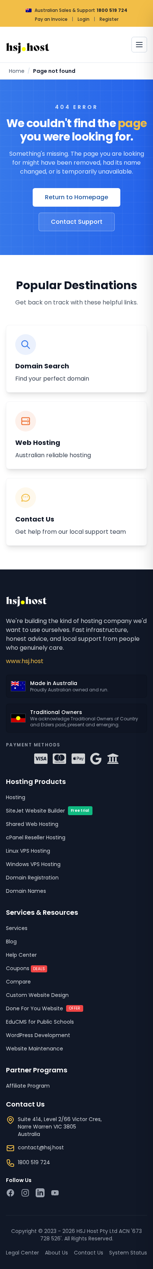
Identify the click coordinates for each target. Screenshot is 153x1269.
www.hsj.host (24, 661)
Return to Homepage (76, 197)
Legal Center (22, 1252)
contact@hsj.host (41, 1147)
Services (16, 928)
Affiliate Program (28, 1085)
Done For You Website (43, 1008)
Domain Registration (32, 877)
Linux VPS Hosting (28, 851)
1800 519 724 (112, 10)
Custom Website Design (37, 995)
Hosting (15, 797)
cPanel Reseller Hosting (35, 837)
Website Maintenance (34, 1048)
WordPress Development (38, 1035)
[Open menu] (139, 44)
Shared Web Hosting (32, 824)
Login (83, 19)
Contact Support (76, 221)
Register (109, 19)
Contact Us (88, 1252)
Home (17, 71)
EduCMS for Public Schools (40, 1022)
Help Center (21, 955)
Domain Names (26, 891)
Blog (11, 941)
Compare (18, 981)
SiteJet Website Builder (47, 810)
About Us (56, 1252)
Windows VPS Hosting (33, 864)
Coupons (25, 968)
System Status (128, 1252)
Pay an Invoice (51, 19)
